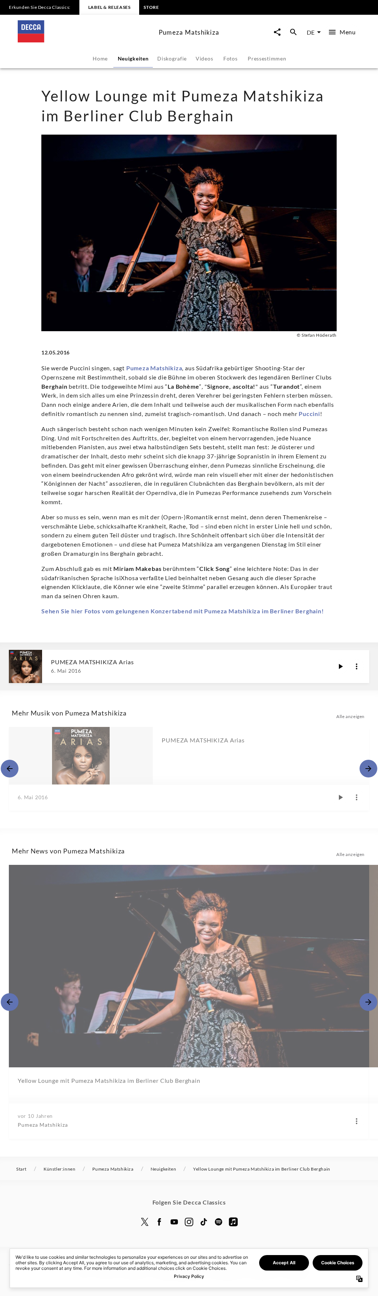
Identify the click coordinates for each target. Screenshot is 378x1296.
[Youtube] (174, 1221)
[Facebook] (159, 1221)
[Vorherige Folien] (9, 768)
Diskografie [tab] (172, 58)
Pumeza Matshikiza (154, 367)
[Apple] (233, 1221)
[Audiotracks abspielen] (340, 666)
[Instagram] (189, 1221)
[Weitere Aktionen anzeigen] (356, 666)
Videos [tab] (204, 58)
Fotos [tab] (230, 58)
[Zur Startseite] (85, 40)
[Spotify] (218, 1221)
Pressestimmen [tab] (267, 58)
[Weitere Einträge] (368, 768)
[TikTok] (203, 1221)
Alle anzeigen (350, 716)
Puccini (309, 413)
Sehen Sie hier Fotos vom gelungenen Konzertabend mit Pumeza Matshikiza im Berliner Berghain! (182, 610)
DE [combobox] (311, 32)
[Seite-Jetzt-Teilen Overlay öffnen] (277, 32)
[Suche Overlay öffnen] (293, 32)
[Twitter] (144, 1221)
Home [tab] (100, 58)
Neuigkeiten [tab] (133, 58)
